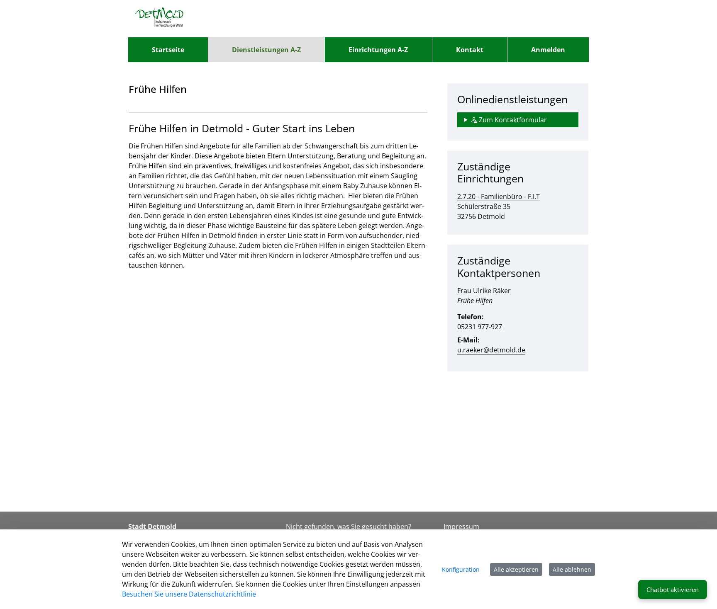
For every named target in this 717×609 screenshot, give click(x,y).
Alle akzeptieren (516, 569)
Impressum (461, 526)
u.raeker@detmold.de (491, 349)
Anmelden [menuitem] (548, 49)
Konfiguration (461, 569)
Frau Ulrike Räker (484, 290)
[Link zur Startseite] (159, 18)
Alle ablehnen (572, 569)
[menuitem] (168, 49)
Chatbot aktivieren (672, 589)
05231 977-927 (479, 326)
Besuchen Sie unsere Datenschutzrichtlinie (189, 594)
